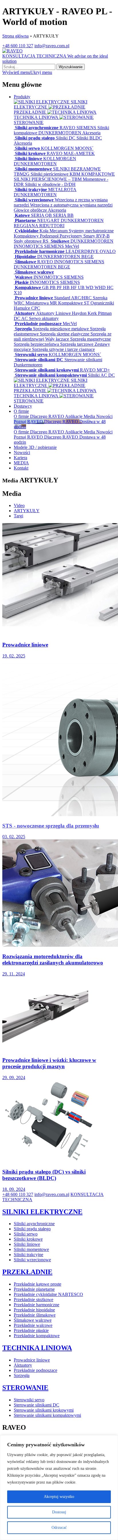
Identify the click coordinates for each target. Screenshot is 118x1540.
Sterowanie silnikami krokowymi (47, 370)
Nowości (104, 416)
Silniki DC (66, 137)
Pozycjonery (71, 235)
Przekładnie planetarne (34, 1289)
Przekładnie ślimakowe (35, 1315)
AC (25, 318)
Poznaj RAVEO (29, 437)
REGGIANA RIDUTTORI (39, 225)
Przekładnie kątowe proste (37, 1284)
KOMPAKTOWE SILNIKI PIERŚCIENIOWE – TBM (64, 177)
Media (90, 416)
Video (19, 505)
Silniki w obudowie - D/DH (50, 184)
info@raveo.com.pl (51, 45)
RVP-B (103, 235)
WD (90, 287)
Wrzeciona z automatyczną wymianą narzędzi (71, 205)
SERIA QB (42, 215)
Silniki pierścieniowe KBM (56, 174)
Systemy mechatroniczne (91, 230)
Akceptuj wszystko (59, 1496)
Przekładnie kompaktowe (37, 1335)
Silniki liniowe (28, 158)
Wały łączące (57, 339)
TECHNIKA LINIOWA (36, 117)
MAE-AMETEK (79, 153)
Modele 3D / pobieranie (35, 447)
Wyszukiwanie (70, 67)
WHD (101, 287)
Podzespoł (50, 235)
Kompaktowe (28, 287)
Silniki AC (98, 375)
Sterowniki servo (31, 354)
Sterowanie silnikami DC (39, 359)
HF (74, 287)
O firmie (21, 411)
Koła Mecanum (54, 230)
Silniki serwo (27, 148)
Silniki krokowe (30, 153)
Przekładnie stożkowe (33, 1299)
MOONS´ (84, 148)
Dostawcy (23, 406)
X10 (18, 292)
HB (67, 287)
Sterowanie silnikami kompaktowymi (51, 375)
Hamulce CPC (27, 308)
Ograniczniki (102, 302)
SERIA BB (63, 215)
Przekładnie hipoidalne (34, 1309)
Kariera (20, 457)
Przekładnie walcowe (33, 1325)
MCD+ (103, 370)
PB (53, 287)
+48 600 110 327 (17, 45)
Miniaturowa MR (41, 302)
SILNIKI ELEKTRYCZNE (42, 1211)
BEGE (87, 256)
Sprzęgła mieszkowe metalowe (61, 328)
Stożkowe (60, 241)
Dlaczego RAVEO (47, 416)
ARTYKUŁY (27, 510)
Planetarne (25, 220)
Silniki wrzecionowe (34, 199)
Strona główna (15, 36)
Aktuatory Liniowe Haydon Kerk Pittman (74, 313)
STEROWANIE (25, 1387)
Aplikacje (74, 416)
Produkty (22, 96)
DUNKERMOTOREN (60, 132)
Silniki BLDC (89, 137)
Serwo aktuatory (44, 318)
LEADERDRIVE (83, 251)
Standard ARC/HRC (73, 297)
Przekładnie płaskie (31, 1330)
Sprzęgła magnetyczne (90, 339)
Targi (18, 515)
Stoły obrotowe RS (32, 241)
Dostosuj (59, 1512)
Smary (89, 235)
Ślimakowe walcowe (34, 272)
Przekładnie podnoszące (38, 323)
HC (110, 287)
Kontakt (21, 467)
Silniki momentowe (33, 168)
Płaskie (22, 282)
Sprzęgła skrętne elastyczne (65, 333)
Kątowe (22, 215)
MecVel (72, 246)
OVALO (108, 251)
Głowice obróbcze (31, 210)
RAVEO (68, 127)
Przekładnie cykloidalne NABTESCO (48, 1294)
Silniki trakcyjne (31, 189)
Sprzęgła (23, 328)
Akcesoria (91, 132)
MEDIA (21, 462)
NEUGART (49, 220)
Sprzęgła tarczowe (77, 344)
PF (60, 287)
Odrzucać (59, 1527)
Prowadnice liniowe (34, 297)
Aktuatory (25, 313)
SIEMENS (86, 127)
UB (82, 287)
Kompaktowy (27, 235)
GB (46, 287)
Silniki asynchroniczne (37, 127)
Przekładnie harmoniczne (40, 251)
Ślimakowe (25, 261)
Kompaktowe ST (74, 302)
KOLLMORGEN (58, 148)
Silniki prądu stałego (35, 137)
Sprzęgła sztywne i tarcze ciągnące (63, 349)
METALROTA (62, 189)
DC (17, 318)
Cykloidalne (27, 230)
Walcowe (24, 277)
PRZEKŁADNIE (27, 1272)
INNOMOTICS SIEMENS (39, 246)
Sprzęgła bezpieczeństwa (37, 344)
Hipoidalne (25, 256)
